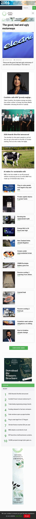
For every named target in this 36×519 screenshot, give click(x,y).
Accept (27, 516)
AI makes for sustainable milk (15, 172)
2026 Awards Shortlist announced (16, 134)
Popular (5, 385)
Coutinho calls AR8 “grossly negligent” (18, 97)
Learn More (19, 516)
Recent (5, 388)
